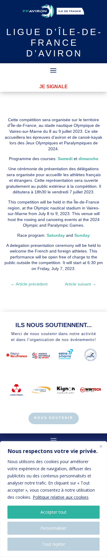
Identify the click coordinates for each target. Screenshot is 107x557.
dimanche (88, 158)
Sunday (82, 235)
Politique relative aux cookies (61, 497)
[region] (53, 499)
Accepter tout (53, 512)
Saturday (56, 235)
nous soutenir (53, 417)
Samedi (65, 158)
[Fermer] (100, 446)
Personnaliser (53, 528)
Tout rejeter (53, 544)
